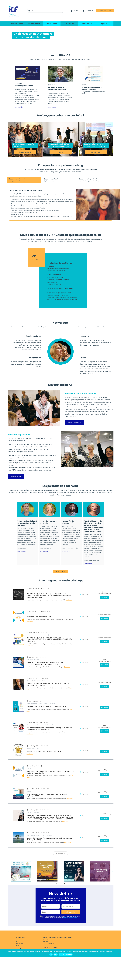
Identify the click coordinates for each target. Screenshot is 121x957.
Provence (29, 791)
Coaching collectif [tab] (51, 180)
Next (112, 872)
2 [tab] (56, 883)
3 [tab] (59, 883)
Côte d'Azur (30, 659)
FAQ (17, 945)
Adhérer (60, 152)
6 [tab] (67, 883)
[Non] (119, 953)
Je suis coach (51, 24)
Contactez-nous (20, 940)
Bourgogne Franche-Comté (33, 724)
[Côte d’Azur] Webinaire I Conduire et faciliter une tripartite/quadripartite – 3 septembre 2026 (45, 663)
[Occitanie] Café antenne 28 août (39, 617)
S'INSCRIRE (104, 597)
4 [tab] (62, 883)
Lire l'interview (21, 551)
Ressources (86, 24)
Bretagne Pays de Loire (32, 748)
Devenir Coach (33, 24)
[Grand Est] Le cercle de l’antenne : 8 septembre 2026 (46, 706)
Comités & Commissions (33, 591)
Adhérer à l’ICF (16, 476)
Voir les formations (74, 423)
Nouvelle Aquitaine (49, 591)
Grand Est (46, 703)
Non (55, 954)
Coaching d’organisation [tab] (89, 180)
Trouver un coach (16, 24)
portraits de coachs (60, 486)
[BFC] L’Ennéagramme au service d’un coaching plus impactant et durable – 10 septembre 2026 (49, 728)
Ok (51, 954)
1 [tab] (54, 883)
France (41, 591)
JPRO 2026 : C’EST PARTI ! (24, 86)
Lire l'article (19, 107)
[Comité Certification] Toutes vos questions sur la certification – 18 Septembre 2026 (50, 839)
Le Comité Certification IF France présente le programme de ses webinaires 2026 (93, 91)
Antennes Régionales (32, 703)
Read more (69, 600)
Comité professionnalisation (33, 680)
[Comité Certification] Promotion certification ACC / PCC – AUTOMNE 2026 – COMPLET (48, 684)
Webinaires (45, 635)
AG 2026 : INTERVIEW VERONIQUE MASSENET (57, 89)
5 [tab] (64, 883)
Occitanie (29, 613)
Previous (8, 872)
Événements (69, 24)
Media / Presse (20, 942)
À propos (104, 24)
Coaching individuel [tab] (17, 180)
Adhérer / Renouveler (104, 11)
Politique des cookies (65, 954)
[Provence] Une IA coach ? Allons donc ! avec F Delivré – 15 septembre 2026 (48, 795)
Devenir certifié (96, 152)
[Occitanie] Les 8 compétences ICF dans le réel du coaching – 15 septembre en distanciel (50, 772)
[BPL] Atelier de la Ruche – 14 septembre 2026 (44, 751)
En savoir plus (60, 853)
